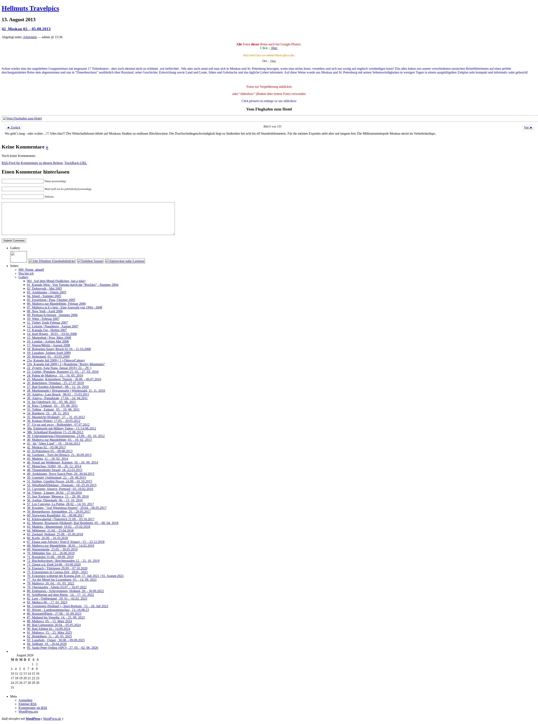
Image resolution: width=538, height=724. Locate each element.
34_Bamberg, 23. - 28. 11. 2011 (48, 413)
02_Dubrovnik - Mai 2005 (44, 288)
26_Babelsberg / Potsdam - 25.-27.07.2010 (55, 383)
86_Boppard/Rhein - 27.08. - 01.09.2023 (54, 613)
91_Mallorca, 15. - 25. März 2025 (49, 632)
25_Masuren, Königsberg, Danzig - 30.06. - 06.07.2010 (64, 379)
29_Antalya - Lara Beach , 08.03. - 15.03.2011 (58, 394)
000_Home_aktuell (31, 269)
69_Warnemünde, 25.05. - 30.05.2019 (52, 549)
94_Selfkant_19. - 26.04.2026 (47, 644)
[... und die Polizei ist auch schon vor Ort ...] (19, 261)
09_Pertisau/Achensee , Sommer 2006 (52, 315)
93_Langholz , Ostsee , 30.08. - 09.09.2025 (56, 640)
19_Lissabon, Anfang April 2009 (49, 353)
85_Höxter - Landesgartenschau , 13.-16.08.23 (58, 610)
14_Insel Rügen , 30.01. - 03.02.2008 (52, 334)
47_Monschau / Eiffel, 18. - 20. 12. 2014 (54, 466)
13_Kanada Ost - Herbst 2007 (47, 330)
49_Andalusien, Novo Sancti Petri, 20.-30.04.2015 (60, 474)
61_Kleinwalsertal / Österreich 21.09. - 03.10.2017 (60, 519)
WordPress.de (52, 718)
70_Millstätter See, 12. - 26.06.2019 (51, 553)
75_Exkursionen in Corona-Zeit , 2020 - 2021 (57, 572)
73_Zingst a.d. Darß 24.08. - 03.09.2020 (54, 564)
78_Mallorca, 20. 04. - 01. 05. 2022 (50, 583)
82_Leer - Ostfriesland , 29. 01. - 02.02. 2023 (57, 598)
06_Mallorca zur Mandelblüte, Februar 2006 (56, 303)
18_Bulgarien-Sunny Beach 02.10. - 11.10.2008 (59, 349)
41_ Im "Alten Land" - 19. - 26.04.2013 (53, 443)
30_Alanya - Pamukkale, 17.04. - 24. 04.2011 (57, 398)
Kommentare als (32, 708)
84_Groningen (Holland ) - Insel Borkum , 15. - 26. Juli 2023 (67, 606)
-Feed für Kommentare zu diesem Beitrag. (32, 163)
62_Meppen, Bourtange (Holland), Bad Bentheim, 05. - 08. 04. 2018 (72, 523)
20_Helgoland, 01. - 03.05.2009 (48, 356)
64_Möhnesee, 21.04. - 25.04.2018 (50, 530)
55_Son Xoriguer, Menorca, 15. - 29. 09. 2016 (58, 496)
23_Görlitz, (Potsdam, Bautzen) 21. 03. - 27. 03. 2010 (63, 371)
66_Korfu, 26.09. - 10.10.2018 (47, 538)
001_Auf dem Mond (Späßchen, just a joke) (56, 281)
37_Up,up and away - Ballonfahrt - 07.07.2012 (58, 424)
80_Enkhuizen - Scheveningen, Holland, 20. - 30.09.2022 (65, 591)
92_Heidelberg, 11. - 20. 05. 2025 (49, 636)
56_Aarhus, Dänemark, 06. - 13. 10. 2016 (55, 500)
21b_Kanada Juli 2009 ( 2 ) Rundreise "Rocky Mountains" (66, 364)
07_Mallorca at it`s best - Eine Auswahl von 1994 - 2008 (64, 307)
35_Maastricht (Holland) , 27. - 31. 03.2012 (56, 417)
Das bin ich (26, 273)
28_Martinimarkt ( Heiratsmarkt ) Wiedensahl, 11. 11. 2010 (66, 390)
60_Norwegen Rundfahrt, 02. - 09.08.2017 (55, 515)
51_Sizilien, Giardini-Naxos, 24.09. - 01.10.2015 (59, 481)
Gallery (23, 277)
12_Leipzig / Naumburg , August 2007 (52, 326)
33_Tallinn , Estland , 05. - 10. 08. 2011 (53, 409)
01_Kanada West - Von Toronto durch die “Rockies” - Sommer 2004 (72, 284)
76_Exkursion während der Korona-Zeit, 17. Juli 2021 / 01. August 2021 (75, 576)
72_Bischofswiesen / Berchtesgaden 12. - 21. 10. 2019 (63, 560)
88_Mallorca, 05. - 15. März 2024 (49, 621)
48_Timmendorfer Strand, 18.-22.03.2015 (54, 470)
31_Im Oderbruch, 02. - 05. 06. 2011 (51, 402)
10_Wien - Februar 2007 (43, 319)
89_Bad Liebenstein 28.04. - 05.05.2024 (54, 625)
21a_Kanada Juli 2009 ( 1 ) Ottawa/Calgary (56, 360)
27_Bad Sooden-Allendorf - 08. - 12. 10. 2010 (58, 387)
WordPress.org (28, 711)
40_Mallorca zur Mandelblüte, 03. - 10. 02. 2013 (59, 439)
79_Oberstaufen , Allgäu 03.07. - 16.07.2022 (57, 587)
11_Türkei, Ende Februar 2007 (47, 322)
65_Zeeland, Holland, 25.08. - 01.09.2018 (55, 534)
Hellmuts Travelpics (30, 8)
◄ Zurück (13, 127)
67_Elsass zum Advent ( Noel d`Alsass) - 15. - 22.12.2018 (65, 542)
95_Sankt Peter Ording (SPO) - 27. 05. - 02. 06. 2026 (62, 647)
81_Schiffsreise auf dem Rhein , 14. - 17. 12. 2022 (60, 595)
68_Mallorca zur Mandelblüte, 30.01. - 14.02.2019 (60, 545)
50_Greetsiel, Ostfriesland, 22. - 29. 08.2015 (56, 477)
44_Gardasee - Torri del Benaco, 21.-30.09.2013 (59, 455)
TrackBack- (75, 163)
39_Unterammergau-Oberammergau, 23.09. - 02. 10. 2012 (66, 436)
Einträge (27, 704)
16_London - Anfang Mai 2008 (48, 341)
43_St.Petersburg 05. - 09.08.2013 (50, 451)
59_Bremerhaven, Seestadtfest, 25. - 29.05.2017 (59, 511)
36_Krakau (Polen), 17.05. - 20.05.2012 (53, 421)
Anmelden (25, 700)
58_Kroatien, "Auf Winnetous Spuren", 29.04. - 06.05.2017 (67, 508)
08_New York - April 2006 (45, 311)
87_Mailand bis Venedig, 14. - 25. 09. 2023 (56, 617)
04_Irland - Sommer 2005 (44, 296)
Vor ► (528, 127)
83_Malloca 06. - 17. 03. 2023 (47, 602)
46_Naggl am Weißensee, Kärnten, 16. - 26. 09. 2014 (62, 462)
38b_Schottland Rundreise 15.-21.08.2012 (55, 432)
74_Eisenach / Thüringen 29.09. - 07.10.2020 (57, 568)
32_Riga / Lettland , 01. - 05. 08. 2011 (52, 405)
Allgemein (30, 37)
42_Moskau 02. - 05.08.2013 (26, 29)
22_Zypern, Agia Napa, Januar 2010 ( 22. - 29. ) (59, 368)
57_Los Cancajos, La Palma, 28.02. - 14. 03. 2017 (60, 504)
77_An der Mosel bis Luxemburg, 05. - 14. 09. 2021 (62, 579)
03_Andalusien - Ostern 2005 (46, 292)
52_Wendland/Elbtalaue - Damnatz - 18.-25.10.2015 (61, 485)
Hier (274, 48)
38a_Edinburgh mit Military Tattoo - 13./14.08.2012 (61, 428)
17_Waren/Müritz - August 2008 (48, 345)
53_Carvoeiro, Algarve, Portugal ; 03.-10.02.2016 (60, 489)
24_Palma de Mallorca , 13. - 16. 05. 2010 (55, 375)
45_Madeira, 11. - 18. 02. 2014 (47, 458)
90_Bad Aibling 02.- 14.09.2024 (48, 629)
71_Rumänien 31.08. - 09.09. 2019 (50, 557)
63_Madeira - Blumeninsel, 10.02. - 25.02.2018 (58, 526)
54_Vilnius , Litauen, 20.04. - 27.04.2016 (54, 492)
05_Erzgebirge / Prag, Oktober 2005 (51, 300)
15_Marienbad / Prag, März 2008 (49, 337)
